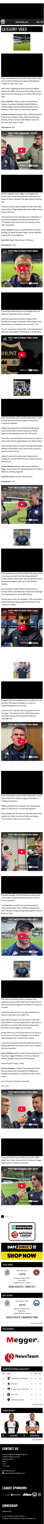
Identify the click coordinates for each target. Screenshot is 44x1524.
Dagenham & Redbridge (19, 1378)
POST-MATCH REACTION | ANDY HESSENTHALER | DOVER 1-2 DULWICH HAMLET (19, 65)
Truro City (14, 1394)
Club (8, 1373)
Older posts (7, 1217)
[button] (38, 22)
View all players (37, 1440)
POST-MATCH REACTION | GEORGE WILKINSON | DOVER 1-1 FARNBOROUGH (21, 1147)
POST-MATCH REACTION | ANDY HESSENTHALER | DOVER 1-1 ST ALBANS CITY (20, 407)
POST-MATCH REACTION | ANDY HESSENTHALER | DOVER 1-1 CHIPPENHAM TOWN (19, 782)
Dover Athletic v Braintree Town (22, 1317)
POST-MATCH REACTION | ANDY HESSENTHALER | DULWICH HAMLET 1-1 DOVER (22, 183)
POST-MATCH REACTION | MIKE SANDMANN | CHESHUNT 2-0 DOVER (19, 301)
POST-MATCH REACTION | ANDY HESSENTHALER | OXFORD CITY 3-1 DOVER (19, 690)
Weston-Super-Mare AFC (20, 1389)
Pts (40, 1373)
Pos (3, 1373)
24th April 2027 (21, 1270)
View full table (38, 1404)
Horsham (14, 1384)
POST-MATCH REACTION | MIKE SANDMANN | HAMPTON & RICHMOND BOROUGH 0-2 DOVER (21, 560)
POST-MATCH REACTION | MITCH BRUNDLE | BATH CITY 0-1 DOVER (22, 885)
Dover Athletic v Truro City (22, 1286)
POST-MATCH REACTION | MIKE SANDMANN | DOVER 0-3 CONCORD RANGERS (21, 989)
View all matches (37, 1323)
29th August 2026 (21, 1301)
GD (35, 1373)
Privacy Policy (7, 1478)
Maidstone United (17, 1400)
